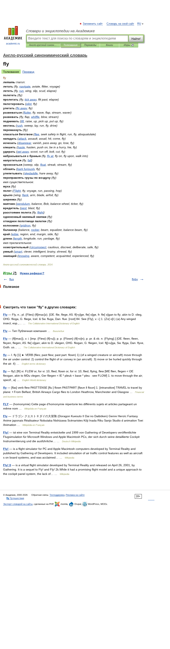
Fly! (5, 432)
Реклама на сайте (75, 495)
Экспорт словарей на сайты (18, 504)
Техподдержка (57, 495)
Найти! (136, 38)
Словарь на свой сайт (120, 23)
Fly (5, 314)
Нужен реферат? (32, 273)
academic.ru (13, 43)
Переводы (90, 45)
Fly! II (7, 465)
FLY (5, 404)
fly (5, 355)
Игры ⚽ (129, 45)
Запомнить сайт (93, 23)
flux (11, 279)
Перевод (28, 71)
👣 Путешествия (15, 498)
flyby (135, 279)
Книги (109, 45)
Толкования (70, 45)
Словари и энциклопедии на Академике (60, 31)
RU (139, 23)
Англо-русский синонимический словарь (43, 45)
